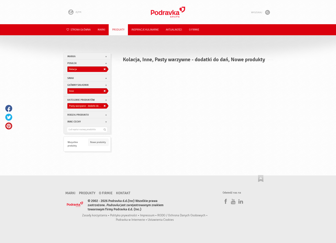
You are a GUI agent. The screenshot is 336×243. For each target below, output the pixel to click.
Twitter (8, 117)
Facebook (8, 108)
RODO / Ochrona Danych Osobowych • (182, 215)
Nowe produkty (98, 142)
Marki (101, 29)
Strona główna (80, 29)
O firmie (194, 29)
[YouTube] (232, 201)
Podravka (168, 12)
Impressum (147, 215)
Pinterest (8, 125)
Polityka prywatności (123, 215)
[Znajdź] (267, 12)
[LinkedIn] (240, 201)
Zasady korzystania (94, 215)
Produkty (118, 29)
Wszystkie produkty (73, 144)
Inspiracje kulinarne (145, 29)
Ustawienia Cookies (161, 220)
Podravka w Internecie (130, 220)
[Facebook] (225, 201)
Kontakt (123, 193)
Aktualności (174, 29)
